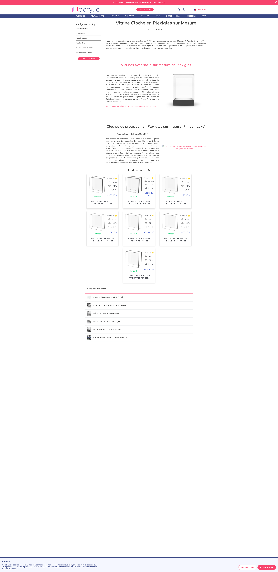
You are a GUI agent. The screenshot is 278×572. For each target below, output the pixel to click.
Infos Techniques (82, 29)
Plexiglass (80, 16)
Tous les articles (88, 59)
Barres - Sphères (173, 16)
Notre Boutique (81, 38)
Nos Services (80, 43)
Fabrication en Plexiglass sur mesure (109, 305)
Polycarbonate (97, 16)
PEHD (158, 16)
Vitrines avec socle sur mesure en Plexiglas (156, 65)
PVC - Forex (129, 16)
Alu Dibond (114, 16)
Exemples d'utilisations (84, 53)
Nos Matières (80, 33)
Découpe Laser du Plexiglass (106, 313)
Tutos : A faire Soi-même (84, 48)
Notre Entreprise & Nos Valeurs (107, 329)
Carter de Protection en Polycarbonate (110, 337)
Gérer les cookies (247, 567)
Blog (204, 16)
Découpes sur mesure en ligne (106, 321)
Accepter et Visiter (267, 567)
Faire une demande (144, 9)
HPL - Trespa (145, 16)
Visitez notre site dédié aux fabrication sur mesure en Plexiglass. (131, 106)
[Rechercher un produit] (180, 9)
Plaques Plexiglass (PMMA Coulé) (108, 297)
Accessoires (191, 16)
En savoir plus (159, 2)
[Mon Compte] (184, 9)
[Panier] (189, 9)
